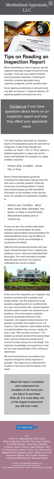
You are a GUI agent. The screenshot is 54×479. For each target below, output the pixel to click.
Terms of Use (40, 467)
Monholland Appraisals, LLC (27, 7)
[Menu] (50, 3)
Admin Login (30, 467)
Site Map (49, 467)
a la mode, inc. (20, 467)
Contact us (18, 106)
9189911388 (26, 427)
